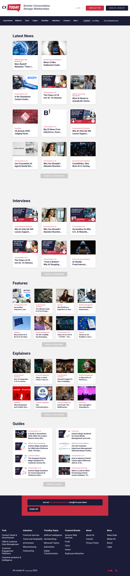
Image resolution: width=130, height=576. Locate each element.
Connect (67, 21)
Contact (89, 539)
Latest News (8, 21)
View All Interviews (54, 274)
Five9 (67, 541)
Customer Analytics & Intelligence (11, 558)
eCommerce (28, 543)
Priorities (45, 21)
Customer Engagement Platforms (7, 551)
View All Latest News (54, 176)
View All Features (54, 344)
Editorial (18, 21)
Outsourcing (28, 551)
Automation (49, 547)
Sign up (33, 509)
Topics (35, 21)
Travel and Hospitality (33, 539)
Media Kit (111, 539)
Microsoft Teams (51, 543)
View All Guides (54, 484)
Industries (56, 21)
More (76, 21)
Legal (109, 547)
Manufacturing (29, 547)
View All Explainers (54, 415)
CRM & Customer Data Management (10, 543)
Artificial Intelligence (53, 535)
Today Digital (28, 570)
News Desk (112, 535)
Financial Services (31, 535)
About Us (90, 535)
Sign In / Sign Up (117, 8)
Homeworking (50, 539)
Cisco (67, 545)
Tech (27, 21)
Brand (109, 543)
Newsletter (95, 8)
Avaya (68, 549)
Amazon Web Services (71, 536)
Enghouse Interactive (74, 553)
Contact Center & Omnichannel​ (9, 536)
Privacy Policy (92, 543)
